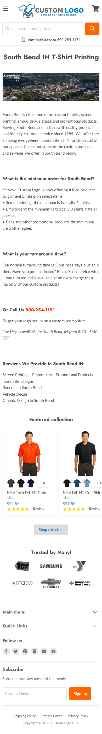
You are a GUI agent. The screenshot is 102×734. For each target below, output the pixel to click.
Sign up (80, 693)
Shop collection (51, 529)
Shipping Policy (25, 716)
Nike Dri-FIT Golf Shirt (82, 492)
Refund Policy (52, 716)
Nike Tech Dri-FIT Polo (26, 492)
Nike (10, 498)
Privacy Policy (78, 716)
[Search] (92, 29)
